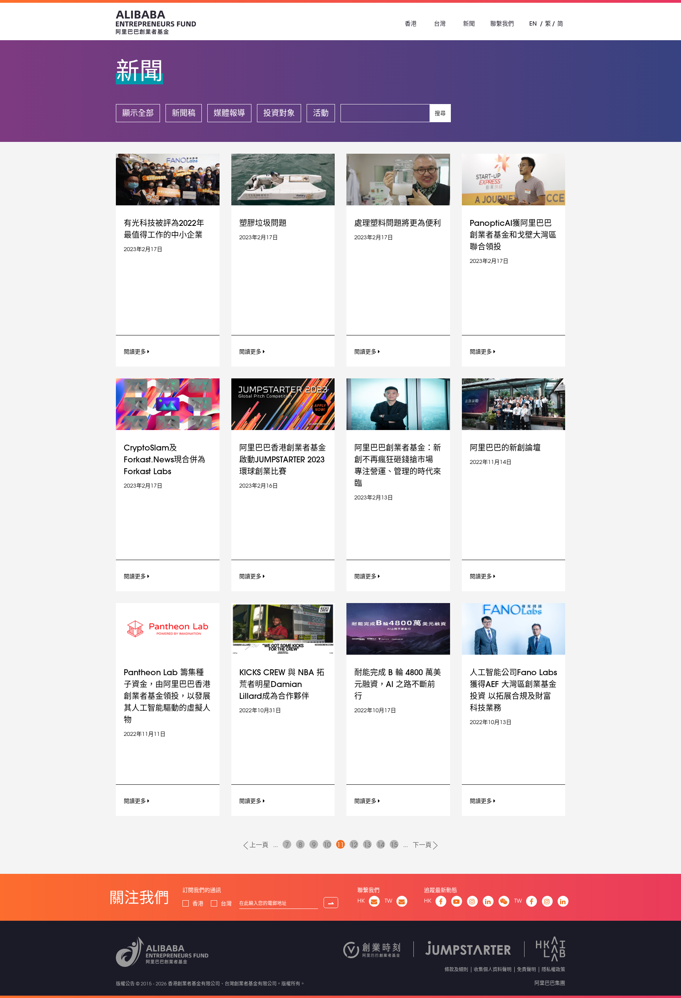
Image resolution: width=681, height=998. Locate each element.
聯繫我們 (502, 23)
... (275, 845)
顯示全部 (138, 113)
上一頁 (258, 845)
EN (533, 23)
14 (380, 845)
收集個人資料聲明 (493, 969)
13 (367, 845)
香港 (411, 23)
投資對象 (279, 113)
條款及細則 (456, 969)
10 (327, 845)
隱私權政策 (553, 969)
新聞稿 (183, 113)
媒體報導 (229, 113)
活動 (321, 113)
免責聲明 (526, 969)
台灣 (440, 23)
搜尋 (440, 113)
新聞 (469, 23)
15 (394, 845)
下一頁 (423, 845)
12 (353, 845)
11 (340, 845)
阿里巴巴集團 (549, 982)
